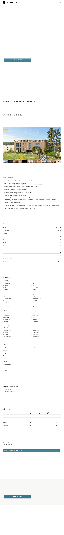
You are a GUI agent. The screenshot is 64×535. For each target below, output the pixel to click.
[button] (6, 143)
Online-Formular (17, 60)
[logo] (10, 2)
